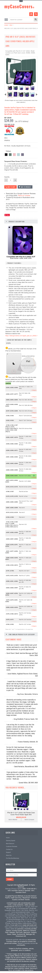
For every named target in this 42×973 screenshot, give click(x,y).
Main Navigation (6, 19)
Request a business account (26, 943)
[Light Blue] (18, 154)
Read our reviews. (24, 195)
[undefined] (21, 90)
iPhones (7, 923)
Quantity (7, 177)
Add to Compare (29, 819)
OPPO (34, 923)
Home (6, 25)
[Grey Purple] (22, 154)
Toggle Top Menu (21, 1)
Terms (19, 889)
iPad (10, 25)
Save (8, 215)
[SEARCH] (36, 20)
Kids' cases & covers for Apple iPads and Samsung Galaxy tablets (21, 928)
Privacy (14, 889)
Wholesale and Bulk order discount (16, 939)
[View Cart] (36, 14)
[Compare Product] (31, 14)
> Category (34, 390)
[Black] (6, 154)
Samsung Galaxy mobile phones (21, 923)
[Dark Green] (10, 154)
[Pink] (14, 154)
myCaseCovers (19, 6)
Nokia (7, 925)
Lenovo (20, 925)
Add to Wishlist (13, 819)
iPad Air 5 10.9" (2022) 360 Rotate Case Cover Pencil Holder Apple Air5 (21, 813)
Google (12, 925)
